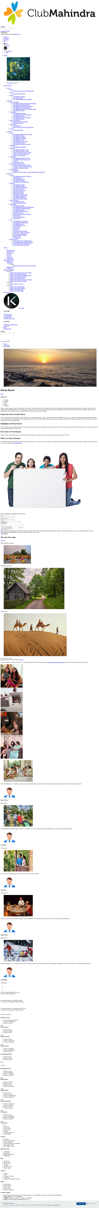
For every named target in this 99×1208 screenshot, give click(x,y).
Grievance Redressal (9, 1132)
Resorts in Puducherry (9, 1040)
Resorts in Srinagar (8, 1108)
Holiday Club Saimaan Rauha (17, 278)
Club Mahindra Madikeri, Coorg (21, 149)
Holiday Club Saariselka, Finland (18, 277)
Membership (7, 1155)
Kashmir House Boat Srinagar (20, 121)
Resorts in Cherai (8, 1082)
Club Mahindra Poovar (18, 140)
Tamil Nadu (13, 156)
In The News (7, 1187)
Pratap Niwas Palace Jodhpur (20, 198)
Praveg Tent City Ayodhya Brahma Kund (23, 127)
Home (6, 43)
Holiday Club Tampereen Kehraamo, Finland (21, 279)
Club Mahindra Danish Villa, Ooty (21, 158)
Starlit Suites (16, 170)
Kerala (11, 133)
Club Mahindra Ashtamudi (19, 138)
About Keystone (8, 314)
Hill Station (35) (11, 250)
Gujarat (12, 175)
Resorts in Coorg (8, 1071)
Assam (11, 89)
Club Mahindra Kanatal (19, 116)
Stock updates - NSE (9, 1146)
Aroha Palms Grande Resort (20, 233)
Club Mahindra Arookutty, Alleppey (22, 144)
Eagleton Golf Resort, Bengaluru (21, 154)
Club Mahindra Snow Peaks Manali (21, 107)
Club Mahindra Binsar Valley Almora (22, 114)
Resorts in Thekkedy (9, 1074)
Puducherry (13, 145)
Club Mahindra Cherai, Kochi (20, 141)
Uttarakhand (13, 112)
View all (10, 82)
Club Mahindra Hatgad (18, 205)
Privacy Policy (48, 1205)
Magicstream (7, 1153)
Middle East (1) (10, 267)
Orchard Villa (16, 228)
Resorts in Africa (8, 1059)
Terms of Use (7, 1129)
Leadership (6, 1177)
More (2, 1025)
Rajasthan (12, 183)
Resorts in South (5, 1036)
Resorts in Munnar (8, 1072)
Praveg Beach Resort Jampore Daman (22, 240)
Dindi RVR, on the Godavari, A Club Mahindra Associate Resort (29, 172)
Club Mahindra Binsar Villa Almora (21, 117)
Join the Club (4, 533)
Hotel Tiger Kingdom (18, 193)
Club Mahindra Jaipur (18, 189)
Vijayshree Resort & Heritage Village (22, 152)
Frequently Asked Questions (11, 324)
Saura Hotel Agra (17, 126)
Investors (3, 1136)
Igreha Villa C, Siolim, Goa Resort (21, 232)
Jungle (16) (9, 257)
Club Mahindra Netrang (19, 180)
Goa (11, 219)
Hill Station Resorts (6, 1068)
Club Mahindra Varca (18, 224)
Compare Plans (7, 317)
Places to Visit (7, 1162)
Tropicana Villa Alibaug (19, 217)
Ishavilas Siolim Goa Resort (20, 235)
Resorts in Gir (7, 1093)
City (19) (9, 254)
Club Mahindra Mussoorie (19, 113)
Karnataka (12, 148)
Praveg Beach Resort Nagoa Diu (21, 245)
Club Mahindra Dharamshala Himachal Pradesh (24, 103)
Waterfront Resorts (6, 1101)
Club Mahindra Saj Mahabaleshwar (21, 208)
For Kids (6, 1165)
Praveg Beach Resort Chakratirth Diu (22, 243)
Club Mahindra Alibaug (19, 210)
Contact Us (6, 326)
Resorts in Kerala (8, 1039)
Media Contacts (7, 1185)
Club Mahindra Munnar (19, 135)
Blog (5, 41)
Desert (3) (9, 256)
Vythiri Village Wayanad (19, 142)
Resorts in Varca (8, 1083)
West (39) (9, 173)
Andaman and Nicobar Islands (17, 163)
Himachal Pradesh (14, 102)
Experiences (7, 38)
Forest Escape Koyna (18, 212)
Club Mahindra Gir (17, 177)
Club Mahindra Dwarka (19, 179)
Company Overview (9, 1176)
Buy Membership (8, 315)
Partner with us (7, 1188)
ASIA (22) (9, 261)
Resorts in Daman (17, 443)
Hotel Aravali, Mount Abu (19, 190)
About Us (3, 1170)
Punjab (11, 128)
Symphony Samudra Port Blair (20, 168)
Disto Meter (7, 1127)
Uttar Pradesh (13, 124)
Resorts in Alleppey (8, 1105)
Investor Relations (8, 1142)
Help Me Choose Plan (9, 318)
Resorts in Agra (7, 1114)
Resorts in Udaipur (8, 1119)
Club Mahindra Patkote (18, 119)
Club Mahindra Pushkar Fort (20, 196)
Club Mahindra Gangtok (19, 96)
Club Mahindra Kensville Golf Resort (22, 176)
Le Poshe (15, 161)
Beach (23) (9, 253)
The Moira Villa (17, 238)
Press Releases (7, 1184)
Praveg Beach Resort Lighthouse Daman (23, 242)
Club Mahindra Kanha (18, 201)
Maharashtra (13, 204)
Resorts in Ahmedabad (9, 1117)
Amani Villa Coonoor (18, 162)
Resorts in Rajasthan (9, 1048)
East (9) (9, 88)
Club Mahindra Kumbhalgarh (20, 187)
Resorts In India (7, 85)
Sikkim (11, 95)
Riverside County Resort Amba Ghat (22, 214)
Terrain (5, 247)
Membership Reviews (9, 1154)
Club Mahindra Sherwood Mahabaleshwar (23, 207)
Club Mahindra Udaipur (19, 184)
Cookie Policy (57, 1205)
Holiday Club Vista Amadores (17, 286)
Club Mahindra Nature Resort (20, 194)
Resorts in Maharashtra (9, 1050)
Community (7, 1151)
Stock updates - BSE (9, 1145)
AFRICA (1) (10, 268)
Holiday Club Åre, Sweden (16, 284)
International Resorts (9, 260)
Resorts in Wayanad (8, 1097)
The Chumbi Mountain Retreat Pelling (22, 99)
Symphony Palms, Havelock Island (21, 165)
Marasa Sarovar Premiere (19, 93)
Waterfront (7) (10, 258)
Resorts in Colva (8, 1084)
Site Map (6, 1131)
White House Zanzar (18, 123)
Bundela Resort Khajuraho (19, 203)
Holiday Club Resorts (9, 270)
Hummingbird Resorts (18, 191)
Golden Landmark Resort (19, 155)
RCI (5, 1125)
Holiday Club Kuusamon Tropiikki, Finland (20, 275)
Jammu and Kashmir (15, 120)
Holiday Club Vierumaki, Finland (18, 281)
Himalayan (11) (10, 251)
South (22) (9, 131)
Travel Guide (7, 1168)
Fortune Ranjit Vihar (18, 130)
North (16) (9, 100)
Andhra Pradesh (14, 169)
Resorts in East (5, 1027)
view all (21, 659)
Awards (6, 1173)
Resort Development (9, 1189)
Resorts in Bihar (8, 1032)
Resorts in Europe (8, 1058)
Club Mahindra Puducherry (19, 147)
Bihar (11, 92)
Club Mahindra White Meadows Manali (22, 106)
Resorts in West (5, 1046)
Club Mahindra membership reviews (56, 662)
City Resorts (4, 1112)
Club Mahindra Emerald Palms (20, 222)
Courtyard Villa (17, 226)
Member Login (16, 34)
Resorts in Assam (8, 1029)
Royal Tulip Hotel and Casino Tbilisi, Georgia (24, 265)
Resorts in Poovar (8, 1106)
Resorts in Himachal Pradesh (11, 1020)
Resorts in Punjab (8, 1023)
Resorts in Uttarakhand (9, 1021)
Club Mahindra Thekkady (19, 137)
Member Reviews (8, 1166)
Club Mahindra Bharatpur (19, 197)
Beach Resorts (4, 1079)
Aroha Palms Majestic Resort (20, 231)
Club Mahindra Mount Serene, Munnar (22, 134)
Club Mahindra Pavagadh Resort (21, 182)
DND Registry (7, 1134)
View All (3, 540)
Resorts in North (5, 1017)
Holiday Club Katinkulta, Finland (18, 274)
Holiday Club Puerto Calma (17, 289)
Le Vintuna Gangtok (18, 98)
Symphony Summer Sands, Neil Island (22, 166)
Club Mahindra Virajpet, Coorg (20, 151)
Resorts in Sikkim (8, 1031)
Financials (6, 1139)
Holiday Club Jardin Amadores (17, 288)
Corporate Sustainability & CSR (11, 1179)
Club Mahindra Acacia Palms (20, 221)
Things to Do (7, 1164)
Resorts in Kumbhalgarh (10, 1095)
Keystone (6, 39)
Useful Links (4, 1123)
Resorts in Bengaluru (9, 1116)
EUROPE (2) (10, 263)
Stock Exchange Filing (9, 1140)
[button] (91, 1203)
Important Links (5, 1149)
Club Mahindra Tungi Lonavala (20, 211)
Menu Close (4, 32)
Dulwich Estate (16, 218)
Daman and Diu (14, 239)
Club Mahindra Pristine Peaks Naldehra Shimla (24, 109)
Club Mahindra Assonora (19, 225)
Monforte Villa (16, 236)
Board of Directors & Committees (12, 1143)
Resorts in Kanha (8, 1094)
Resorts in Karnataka (9, 1042)
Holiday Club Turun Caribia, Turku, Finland (21, 272)
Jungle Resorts (4, 1090)
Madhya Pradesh (14, 200)
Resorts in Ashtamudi (9, 1103)
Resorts (5, 37)
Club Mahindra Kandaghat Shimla (21, 105)
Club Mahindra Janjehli (18, 110)
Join (5, 31)
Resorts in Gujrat (8, 1051)
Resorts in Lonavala (8, 1075)
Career (5, 1174)
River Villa (15, 229)
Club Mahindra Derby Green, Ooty (21, 159)
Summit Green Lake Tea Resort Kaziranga (23, 91)
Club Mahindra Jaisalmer (19, 186)
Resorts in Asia (7, 1056)
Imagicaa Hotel (16, 215)
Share (2, 394)
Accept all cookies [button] (81, 1203)
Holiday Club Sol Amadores (17, 291)
